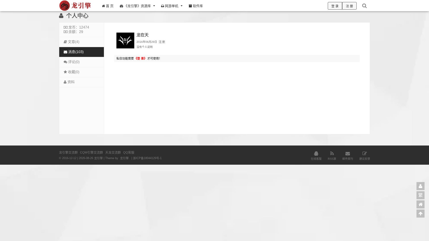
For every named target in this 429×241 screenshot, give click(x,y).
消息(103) (75, 52)
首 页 (109, 6)
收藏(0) (73, 72)
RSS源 (332, 158)
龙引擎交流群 (68, 152)
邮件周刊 (347, 158)
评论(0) (73, 62)
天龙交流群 (113, 152)
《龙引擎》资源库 (137, 6)
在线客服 (316, 158)
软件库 (197, 6)
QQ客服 (128, 152)
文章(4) (73, 42)
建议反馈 (364, 158)
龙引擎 (124, 158)
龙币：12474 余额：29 (78, 29)
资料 (71, 82)
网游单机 (171, 6)
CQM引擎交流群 (91, 152)
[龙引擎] (76, 10)
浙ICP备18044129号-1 (147, 158)
